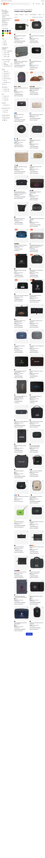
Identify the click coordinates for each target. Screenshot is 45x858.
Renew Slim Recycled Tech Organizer (35, 141)
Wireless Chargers (5, 15)
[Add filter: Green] (3, 33)
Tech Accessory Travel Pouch (20, 572)
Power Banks (4, 13)
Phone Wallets (5, 24)
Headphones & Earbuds (7, 18)
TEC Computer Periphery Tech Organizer (36, 321)
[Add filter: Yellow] (5, 33)
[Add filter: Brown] (3, 36)
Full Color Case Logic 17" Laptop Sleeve (36, 372)
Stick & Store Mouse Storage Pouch (20, 271)
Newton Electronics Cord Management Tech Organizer (20, 192)
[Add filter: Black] (3, 31)
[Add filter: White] (5, 36)
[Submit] (12, 4)
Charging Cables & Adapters (6, 20)
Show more (4, 25)
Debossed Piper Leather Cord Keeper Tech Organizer (36, 88)
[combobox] (20, 4)
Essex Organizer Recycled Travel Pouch (21, 88)
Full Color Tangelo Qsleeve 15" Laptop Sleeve (20, 372)
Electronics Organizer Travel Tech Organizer (36, 522)
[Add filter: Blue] (8, 31)
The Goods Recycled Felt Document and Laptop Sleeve (20, 597)
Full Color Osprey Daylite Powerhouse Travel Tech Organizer (35, 446)
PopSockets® (5, 22)
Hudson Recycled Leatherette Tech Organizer (36, 497)
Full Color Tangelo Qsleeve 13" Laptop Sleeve (36, 397)
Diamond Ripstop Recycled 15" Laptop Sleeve (20, 623)
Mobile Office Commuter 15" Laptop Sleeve (35, 192)
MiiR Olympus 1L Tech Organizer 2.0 (21, 421)
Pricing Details (16, 39)
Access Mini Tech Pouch (19, 521)
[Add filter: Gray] (5, 31)
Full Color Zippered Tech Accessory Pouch (21, 497)
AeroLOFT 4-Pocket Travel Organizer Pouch (19, 321)
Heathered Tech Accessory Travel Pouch (36, 547)
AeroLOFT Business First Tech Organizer (36, 167)
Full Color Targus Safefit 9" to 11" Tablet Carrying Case (20, 397)
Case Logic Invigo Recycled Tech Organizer (36, 623)
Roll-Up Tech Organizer (19, 546)
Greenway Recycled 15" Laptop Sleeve (36, 597)
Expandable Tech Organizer (20, 35)
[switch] (4, 120)
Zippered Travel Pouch (19, 114)
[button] (27, 20)
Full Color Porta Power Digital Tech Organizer (37, 346)
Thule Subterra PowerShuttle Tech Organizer (37, 219)
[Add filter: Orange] (8, 33)
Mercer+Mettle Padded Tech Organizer (35, 62)
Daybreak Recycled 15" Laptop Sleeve (20, 167)
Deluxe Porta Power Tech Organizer (19, 346)
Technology (22, 9)
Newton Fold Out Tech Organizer (36, 421)
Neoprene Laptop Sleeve (35, 572)
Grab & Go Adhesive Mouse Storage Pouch (35, 296)
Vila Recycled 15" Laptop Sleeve (20, 61)
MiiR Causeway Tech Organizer (20, 245)
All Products (16, 9)
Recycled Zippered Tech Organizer (37, 35)
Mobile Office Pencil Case (19, 218)
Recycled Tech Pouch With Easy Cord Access (36, 271)
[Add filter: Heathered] (10, 31)
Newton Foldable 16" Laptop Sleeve (20, 446)
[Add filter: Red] (10, 33)
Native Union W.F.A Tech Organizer (21, 295)
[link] (6, 4)
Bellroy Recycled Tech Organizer (36, 114)
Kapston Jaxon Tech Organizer (36, 470)
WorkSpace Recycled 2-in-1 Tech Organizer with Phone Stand (36, 246)
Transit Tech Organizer (19, 470)
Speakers (4, 16)
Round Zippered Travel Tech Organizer (20, 141)
